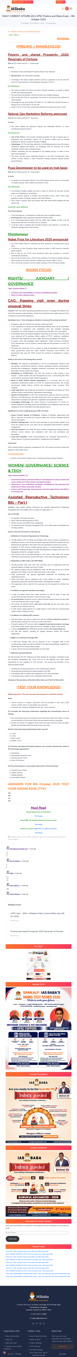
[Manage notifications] (4, 1352)
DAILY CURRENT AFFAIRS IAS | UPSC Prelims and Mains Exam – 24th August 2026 (29, 1265)
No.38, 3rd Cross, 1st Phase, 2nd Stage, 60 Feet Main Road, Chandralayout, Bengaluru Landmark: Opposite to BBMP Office (39, 1307)
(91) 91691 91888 (39, 1314)
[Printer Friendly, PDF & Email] (13, 35)
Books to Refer (35, 1339)
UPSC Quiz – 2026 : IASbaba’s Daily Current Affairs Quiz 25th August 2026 (27, 1257)
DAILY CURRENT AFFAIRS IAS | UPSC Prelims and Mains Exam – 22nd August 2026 (29, 1271)
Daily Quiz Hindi (11, 1343)
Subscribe (12, 1239)
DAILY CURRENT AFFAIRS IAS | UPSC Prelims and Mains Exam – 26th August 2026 (29, 1254)
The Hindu (38, 816)
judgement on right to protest (44, 829)
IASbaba (18, 1354)
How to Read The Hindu (38, 1336)
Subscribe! (62, 1354)
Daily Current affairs (12, 1336)
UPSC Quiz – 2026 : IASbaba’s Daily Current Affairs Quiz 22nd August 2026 (27, 1268)
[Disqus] (38, 870)
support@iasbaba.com (39, 1318)
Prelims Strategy (36, 1343)
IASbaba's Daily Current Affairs (20, 837)
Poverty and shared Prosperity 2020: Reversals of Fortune (36, 931)
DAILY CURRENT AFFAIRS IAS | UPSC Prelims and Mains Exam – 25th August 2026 (29, 1259)
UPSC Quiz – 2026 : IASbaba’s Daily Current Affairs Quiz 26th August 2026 (27, 1251)
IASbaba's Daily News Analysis (42, 837)
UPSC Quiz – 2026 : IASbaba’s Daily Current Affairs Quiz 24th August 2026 (27, 1262)
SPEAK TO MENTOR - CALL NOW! (22, 2)
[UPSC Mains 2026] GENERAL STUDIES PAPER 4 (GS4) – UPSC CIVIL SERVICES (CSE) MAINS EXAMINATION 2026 (38, 1273)
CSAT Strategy (35, 1346)
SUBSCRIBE (60, 2)
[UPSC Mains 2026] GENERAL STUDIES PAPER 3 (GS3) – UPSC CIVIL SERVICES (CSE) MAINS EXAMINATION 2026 (38, 1276)
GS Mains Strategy (36, 1350)
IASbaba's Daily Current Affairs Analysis (25, 32)
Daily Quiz (9, 1339)
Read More (14, 921)
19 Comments (50, 23)
